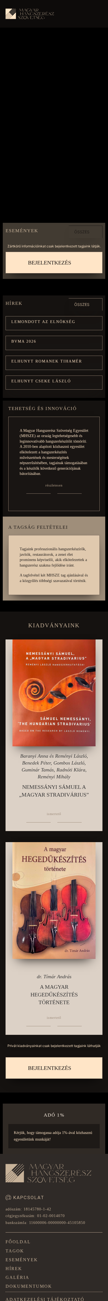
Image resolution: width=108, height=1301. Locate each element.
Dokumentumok (29, 1286)
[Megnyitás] (96, 15)
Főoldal (18, 1241)
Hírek (14, 1268)
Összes (81, 231)
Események (22, 1259)
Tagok (15, 1251)
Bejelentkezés (49, 263)
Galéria (17, 1277)
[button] (54, 323)
